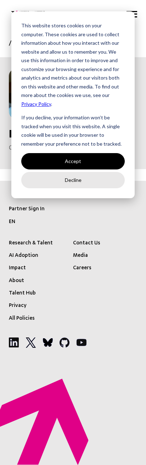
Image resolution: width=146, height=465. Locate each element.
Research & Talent (31, 243)
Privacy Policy (36, 104)
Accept (73, 161)
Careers (82, 268)
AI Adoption (23, 256)
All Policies (22, 318)
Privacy (18, 306)
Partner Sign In (27, 209)
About (16, 281)
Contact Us (86, 243)
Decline (73, 180)
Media (80, 256)
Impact (17, 268)
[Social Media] (14, 342)
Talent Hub (22, 293)
